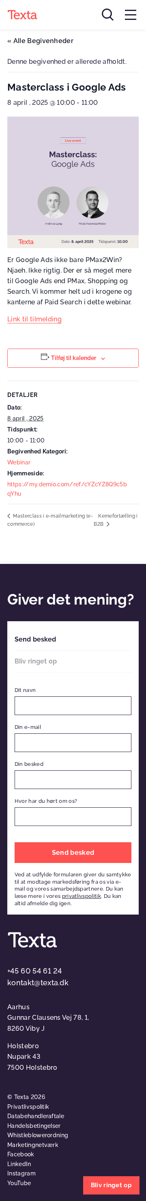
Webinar (18, 462)
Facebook (20, 1154)
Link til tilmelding (34, 319)
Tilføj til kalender (73, 358)
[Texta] (22, 15)
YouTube (19, 1183)
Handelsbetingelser (34, 1126)
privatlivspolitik (81, 896)
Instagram (21, 1173)
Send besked (35, 639)
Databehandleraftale (35, 1116)
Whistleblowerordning (37, 1135)
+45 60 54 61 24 (34, 971)
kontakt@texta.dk (38, 982)
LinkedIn (19, 1164)
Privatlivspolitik (28, 1106)
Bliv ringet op (36, 661)
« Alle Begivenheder (40, 41)
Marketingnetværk (32, 1145)
